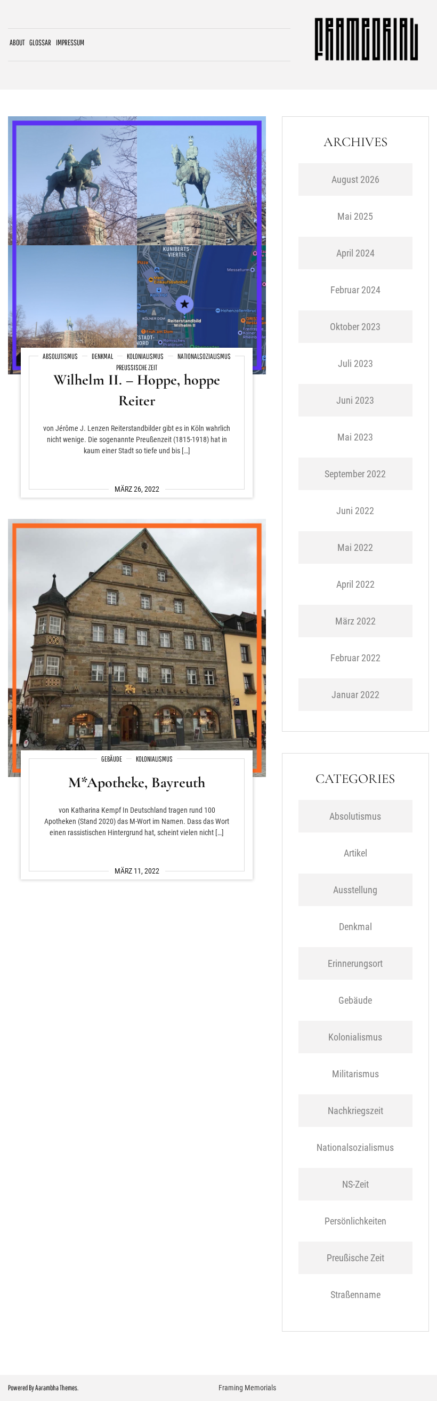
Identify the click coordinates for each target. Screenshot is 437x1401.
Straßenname (355, 1294)
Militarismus (355, 1073)
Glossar (40, 42)
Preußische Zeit (136, 367)
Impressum (70, 42)
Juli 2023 (355, 363)
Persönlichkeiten (355, 1221)
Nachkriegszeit (355, 1110)
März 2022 (355, 621)
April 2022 (355, 584)
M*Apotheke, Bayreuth (136, 782)
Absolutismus (60, 356)
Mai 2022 (355, 547)
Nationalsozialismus (204, 356)
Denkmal (102, 356)
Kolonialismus (145, 356)
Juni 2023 (355, 400)
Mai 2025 (355, 216)
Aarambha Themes (56, 1387)
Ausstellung (355, 889)
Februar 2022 (355, 657)
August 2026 (355, 179)
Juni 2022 (355, 510)
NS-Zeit (355, 1184)
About (17, 42)
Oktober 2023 (355, 326)
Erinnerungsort (355, 963)
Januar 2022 (355, 694)
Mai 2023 (355, 437)
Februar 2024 (355, 289)
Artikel (355, 853)
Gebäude (111, 759)
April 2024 (355, 253)
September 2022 (355, 473)
